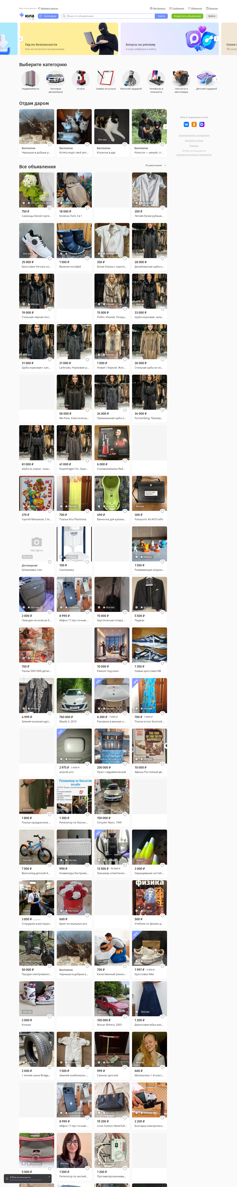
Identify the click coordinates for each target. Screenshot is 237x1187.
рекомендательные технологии (194, 154)
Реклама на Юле (194, 140)
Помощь (194, 145)
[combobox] (108, 16)
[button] (49, 144)
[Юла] (26, 14)
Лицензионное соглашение (194, 135)
